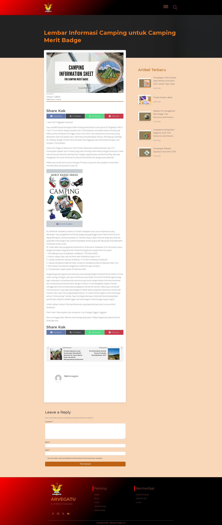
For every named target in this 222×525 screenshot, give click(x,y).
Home (96, 495)
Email (47, 450)
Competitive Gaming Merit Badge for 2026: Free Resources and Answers (163, 132)
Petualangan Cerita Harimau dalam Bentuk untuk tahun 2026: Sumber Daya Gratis (164, 80)
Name (47, 442)
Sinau (96, 502)
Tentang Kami (100, 506)
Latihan (57, 96)
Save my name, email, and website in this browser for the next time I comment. (75, 458)
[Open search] (175, 7)
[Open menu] (165, 6)
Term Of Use (141, 498)
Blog (96, 498)
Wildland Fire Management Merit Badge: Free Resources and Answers (164, 114)
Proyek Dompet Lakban (163, 97)
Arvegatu (73, 376)
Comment (49, 422)
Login (138, 502)
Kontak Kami (99, 510)
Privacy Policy (142, 495)
